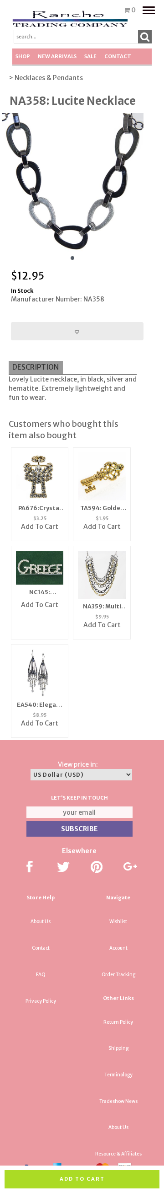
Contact (117, 56)
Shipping (118, 1048)
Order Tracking (118, 975)
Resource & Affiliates (118, 1154)
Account (118, 948)
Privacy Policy (41, 1001)
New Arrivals (57, 56)
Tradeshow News (118, 1101)
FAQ (41, 975)
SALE (90, 56)
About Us (41, 921)
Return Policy (118, 1022)
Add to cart (82, 1179)
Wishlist (118, 921)
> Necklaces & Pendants (46, 78)
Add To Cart (39, 526)
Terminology (118, 1075)
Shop (22, 56)
